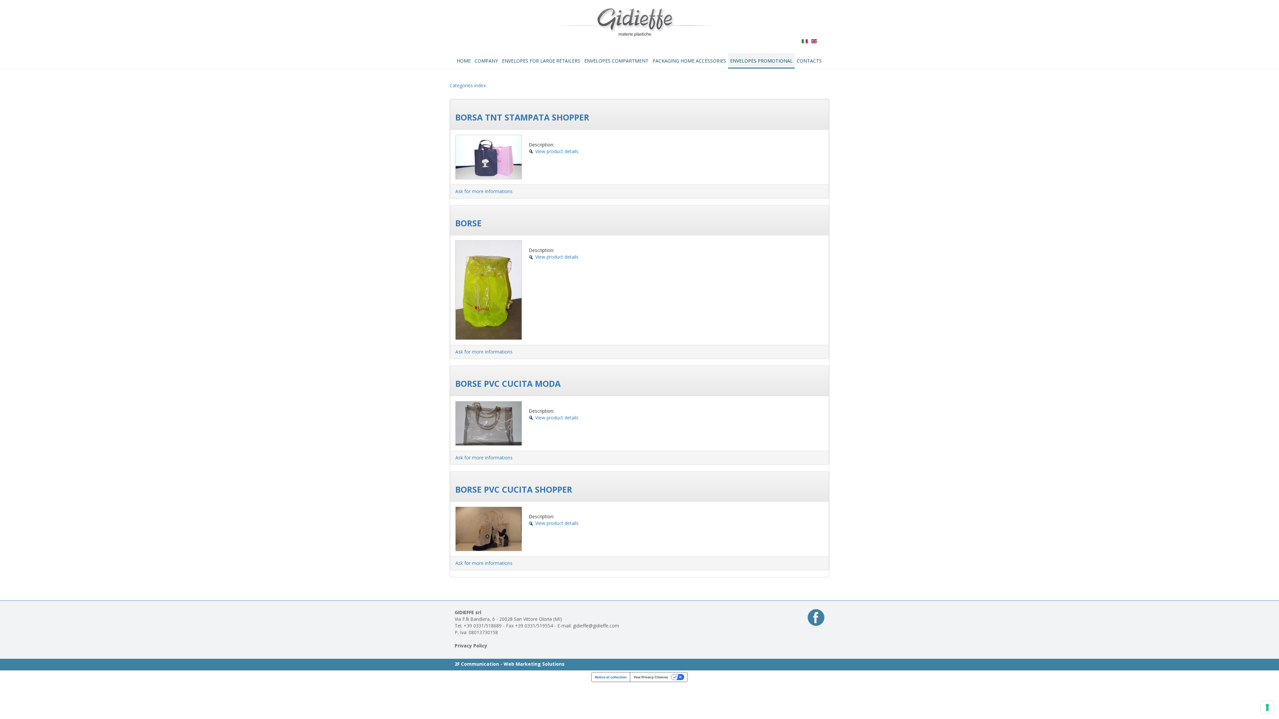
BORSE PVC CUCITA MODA (508, 383)
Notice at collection (611, 677)
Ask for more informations (484, 191)
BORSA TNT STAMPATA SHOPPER (522, 117)
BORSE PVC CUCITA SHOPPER (513, 489)
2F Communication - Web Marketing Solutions (510, 664)
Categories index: (468, 85)
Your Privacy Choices (651, 677)
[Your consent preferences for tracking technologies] (1267, 707)
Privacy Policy (471, 645)
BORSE (468, 223)
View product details (557, 151)
